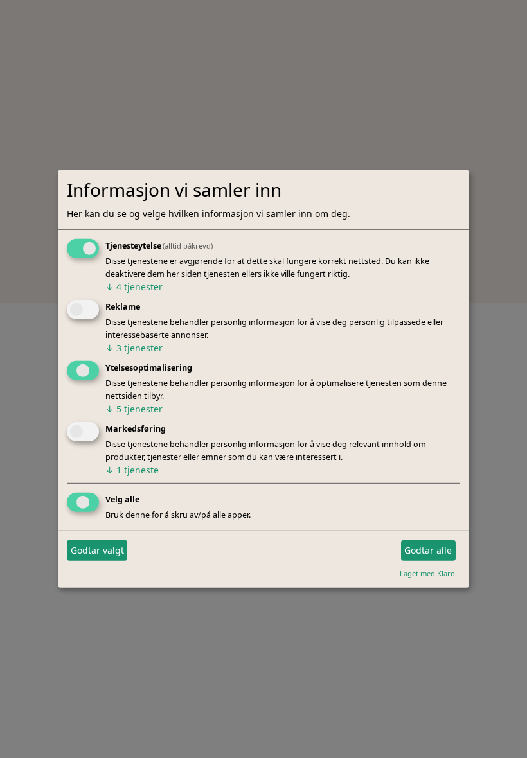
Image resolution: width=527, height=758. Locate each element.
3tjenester (134, 348)
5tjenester (134, 409)
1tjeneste (132, 470)
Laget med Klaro (427, 572)
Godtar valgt (97, 550)
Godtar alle (428, 550)
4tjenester (134, 287)
